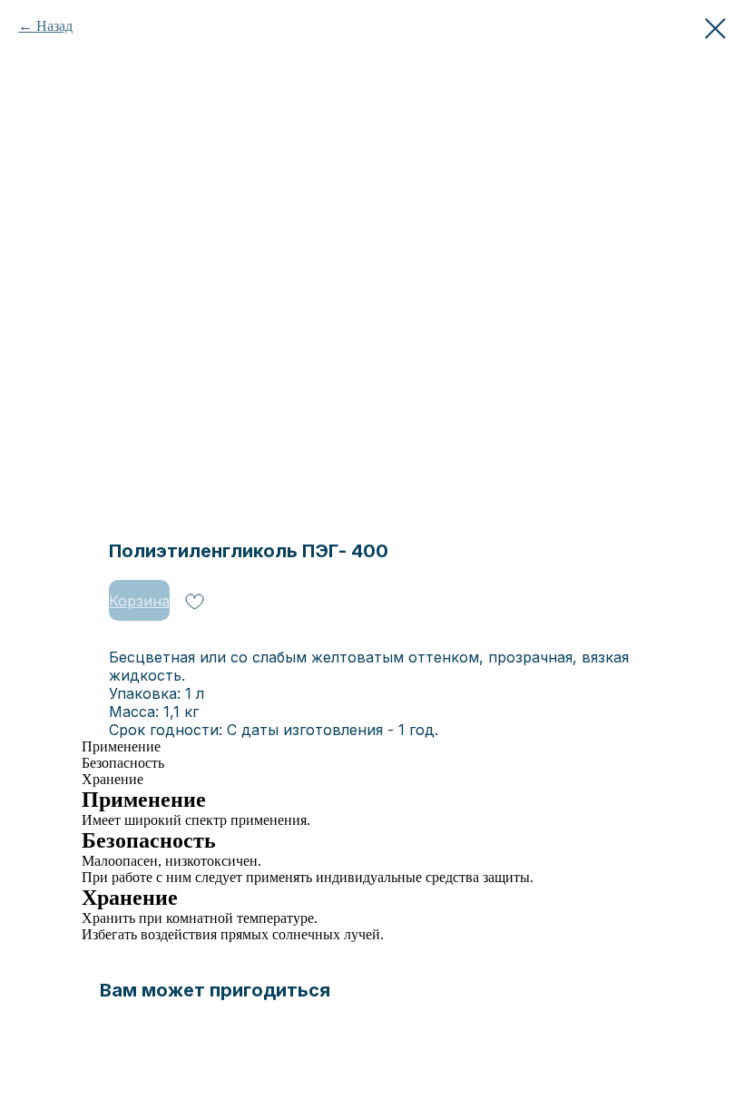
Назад (54, 26)
